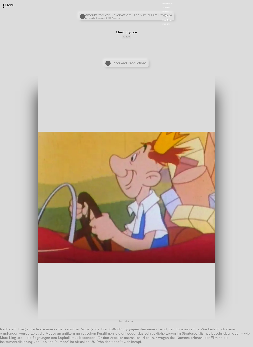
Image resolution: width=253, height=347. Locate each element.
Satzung (166, 16)
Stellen (166, 7)
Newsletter (168, 3)
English (166, 24)
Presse (165, 12)
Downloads (167, 20)
